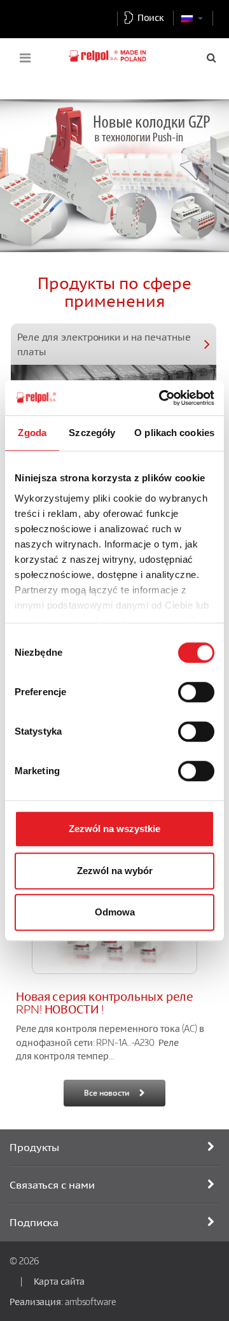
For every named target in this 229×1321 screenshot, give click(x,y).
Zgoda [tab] (32, 432)
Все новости (107, 1093)
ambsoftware (90, 1301)
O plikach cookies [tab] (174, 432)
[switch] (196, 692)
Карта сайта (59, 1281)
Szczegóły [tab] (92, 432)
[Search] (211, 57)
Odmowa (115, 912)
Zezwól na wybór (115, 870)
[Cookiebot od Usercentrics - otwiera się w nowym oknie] (161, 398)
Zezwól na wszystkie (114, 828)
